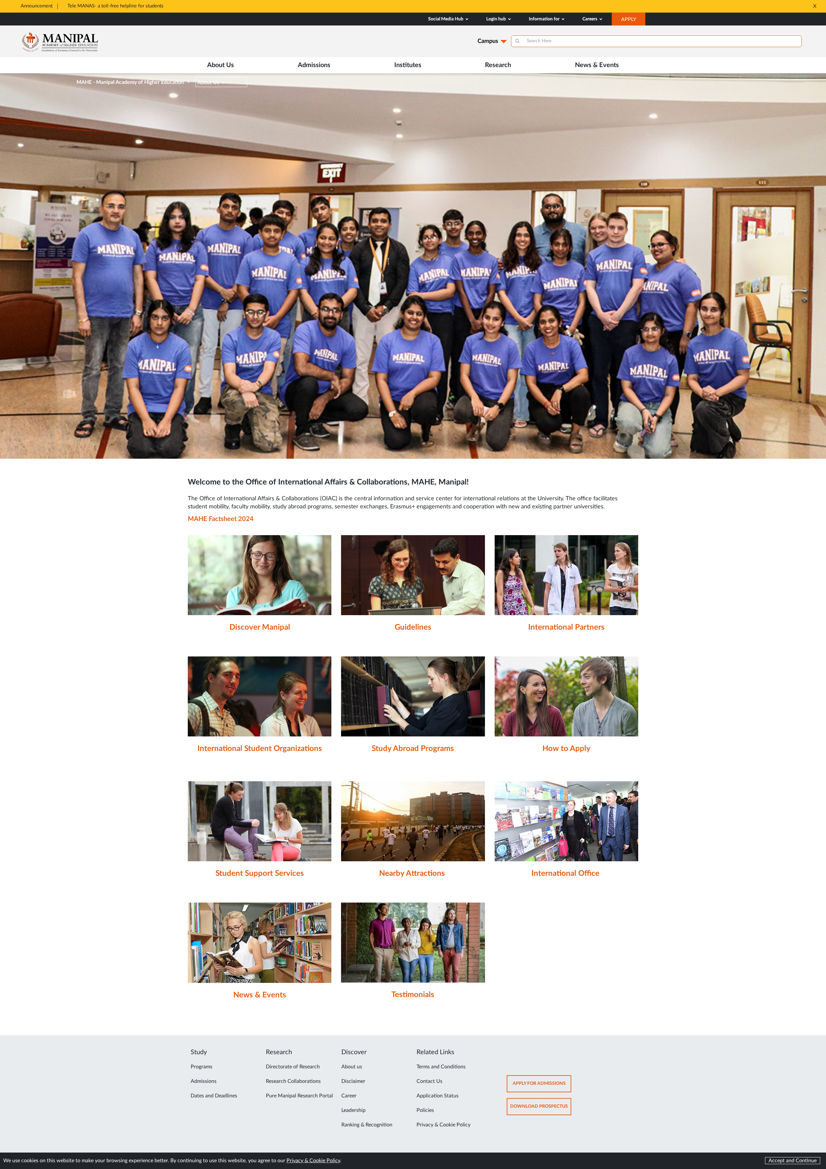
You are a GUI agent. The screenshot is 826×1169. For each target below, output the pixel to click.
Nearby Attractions (412, 873)
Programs (201, 1066)
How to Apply (566, 749)
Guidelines (413, 627)
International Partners (566, 627)
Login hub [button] (496, 19)
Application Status (437, 1095)
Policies (425, 1110)
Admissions (204, 1081)
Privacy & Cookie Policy (443, 1124)
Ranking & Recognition (366, 1124)
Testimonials (412, 995)
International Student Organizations (259, 749)
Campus (488, 41)
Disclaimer (353, 1081)
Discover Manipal (259, 627)
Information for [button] (544, 19)
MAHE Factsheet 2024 (221, 519)
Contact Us (429, 1081)
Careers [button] (590, 19)
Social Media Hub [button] (446, 19)
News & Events (597, 65)
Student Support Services (260, 873)
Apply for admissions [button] (542, 1086)
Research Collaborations (293, 1081)
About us (351, 1066)
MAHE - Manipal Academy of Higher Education (130, 82)
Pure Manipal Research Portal (299, 1095)
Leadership (353, 1110)
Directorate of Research (293, 1066)
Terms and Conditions (441, 1066)
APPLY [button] (633, 20)
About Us (208, 82)
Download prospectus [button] (540, 1109)
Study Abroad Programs (413, 749)
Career (349, 1095)
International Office (565, 873)
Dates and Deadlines (214, 1095)
